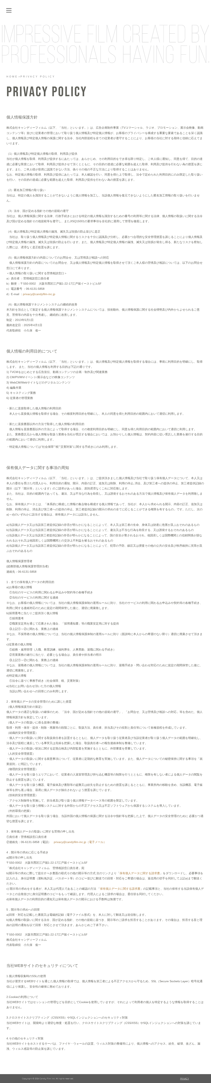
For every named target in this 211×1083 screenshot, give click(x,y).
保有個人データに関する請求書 (140, 873)
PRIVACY (184, 1078)
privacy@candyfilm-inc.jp (39, 294)
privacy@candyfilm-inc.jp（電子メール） (80, 842)
